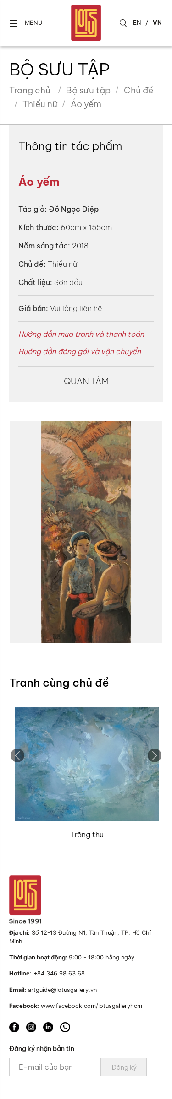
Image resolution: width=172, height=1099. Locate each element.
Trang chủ (29, 90)
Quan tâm (86, 381)
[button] (25, 23)
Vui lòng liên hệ (76, 308)
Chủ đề (138, 90)
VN (157, 22)
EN (137, 22)
